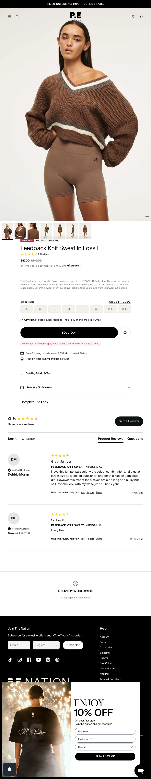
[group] (28, 418)
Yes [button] (83, 492)
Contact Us (106, 647)
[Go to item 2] (20, 231)
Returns (104, 657)
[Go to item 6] (72, 231)
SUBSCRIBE (73, 645)
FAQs (103, 642)
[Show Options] (57, 645)
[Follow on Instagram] (19, 659)
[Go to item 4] (46, 231)
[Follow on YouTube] (38, 659)
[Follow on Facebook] (29, 659)
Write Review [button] (129, 421)
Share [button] (99, 492)
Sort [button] (11, 439)
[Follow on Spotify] (48, 659)
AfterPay (105, 673)
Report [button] (90, 492)
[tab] (110, 439)
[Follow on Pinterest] (57, 659)
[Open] (9, 769)
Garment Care (107, 668)
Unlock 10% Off (105, 756)
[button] (75, 254)
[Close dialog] (136, 685)
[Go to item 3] (33, 231)
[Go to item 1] (7, 231)
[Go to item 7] (85, 231)
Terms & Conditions (110, 679)
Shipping (105, 652)
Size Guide (106, 663)
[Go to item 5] (59, 231)
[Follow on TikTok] (10, 659)
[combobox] (43, 645)
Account (104, 636)
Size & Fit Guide (120, 301)
